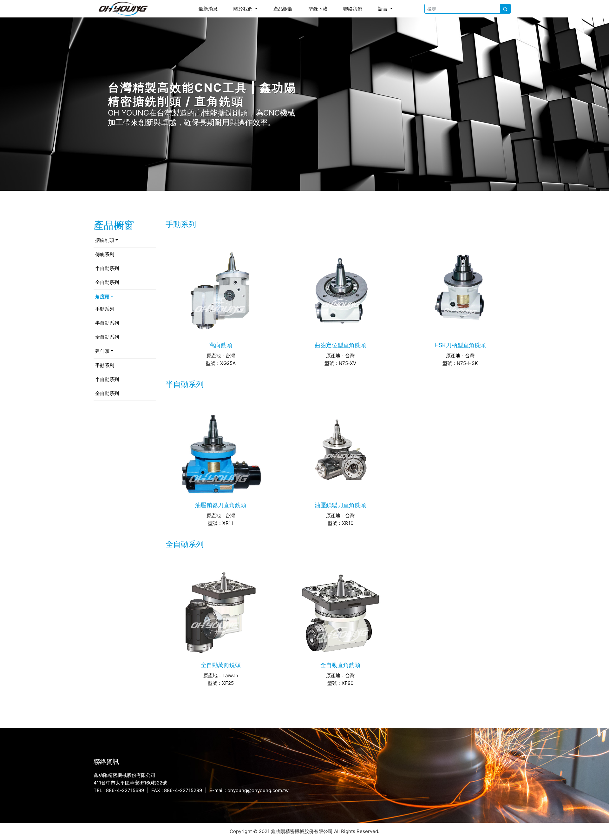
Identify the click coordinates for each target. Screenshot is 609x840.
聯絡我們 (352, 9)
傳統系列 (104, 254)
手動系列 (104, 309)
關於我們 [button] (243, 9)
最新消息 (208, 9)
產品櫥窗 (282, 9)
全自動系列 (107, 282)
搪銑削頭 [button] (104, 240)
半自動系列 (107, 268)
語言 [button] (383, 9)
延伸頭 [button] (102, 351)
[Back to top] (599, 825)
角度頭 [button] (102, 297)
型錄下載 (317, 9)
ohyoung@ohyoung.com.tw (258, 790)
